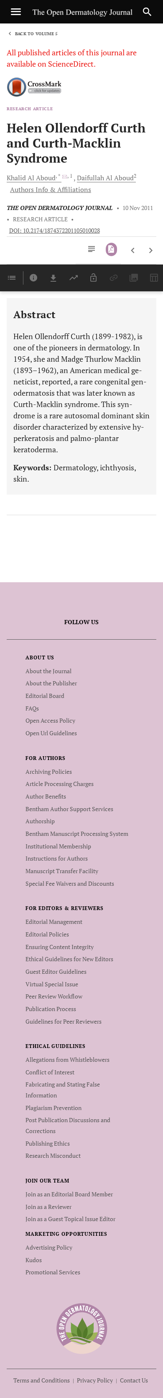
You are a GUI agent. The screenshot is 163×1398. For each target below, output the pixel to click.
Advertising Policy (48, 1247)
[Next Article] (150, 250)
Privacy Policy (95, 1380)
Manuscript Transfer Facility (61, 871)
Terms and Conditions (41, 1380)
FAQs (32, 708)
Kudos (33, 1260)
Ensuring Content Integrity (59, 947)
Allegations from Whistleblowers (67, 1059)
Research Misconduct (53, 1155)
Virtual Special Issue (51, 984)
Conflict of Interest (49, 1072)
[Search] (147, 11)
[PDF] (111, 249)
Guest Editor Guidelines (56, 971)
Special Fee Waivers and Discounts (69, 883)
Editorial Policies (47, 934)
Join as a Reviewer (48, 1207)
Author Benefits (45, 796)
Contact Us (134, 1380)
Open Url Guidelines (51, 733)
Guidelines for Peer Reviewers (63, 1021)
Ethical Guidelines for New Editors (69, 959)
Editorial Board (44, 696)
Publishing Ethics (47, 1143)
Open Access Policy (50, 720)
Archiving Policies (48, 772)
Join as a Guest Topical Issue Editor (70, 1219)
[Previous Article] (133, 250)
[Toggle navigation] (16, 11)
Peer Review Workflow (53, 996)
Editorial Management (53, 922)
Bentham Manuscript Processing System (76, 834)
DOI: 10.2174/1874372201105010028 (54, 230)
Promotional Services (52, 1272)
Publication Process (50, 1009)
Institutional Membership (58, 846)
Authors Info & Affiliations (50, 189)
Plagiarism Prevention (53, 1108)
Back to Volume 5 (36, 33)
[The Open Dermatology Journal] (82, 1328)
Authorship (40, 821)
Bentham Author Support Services (69, 809)
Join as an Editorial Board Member (69, 1194)
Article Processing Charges (59, 784)
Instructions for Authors (56, 858)
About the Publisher (51, 683)
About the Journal (48, 671)
